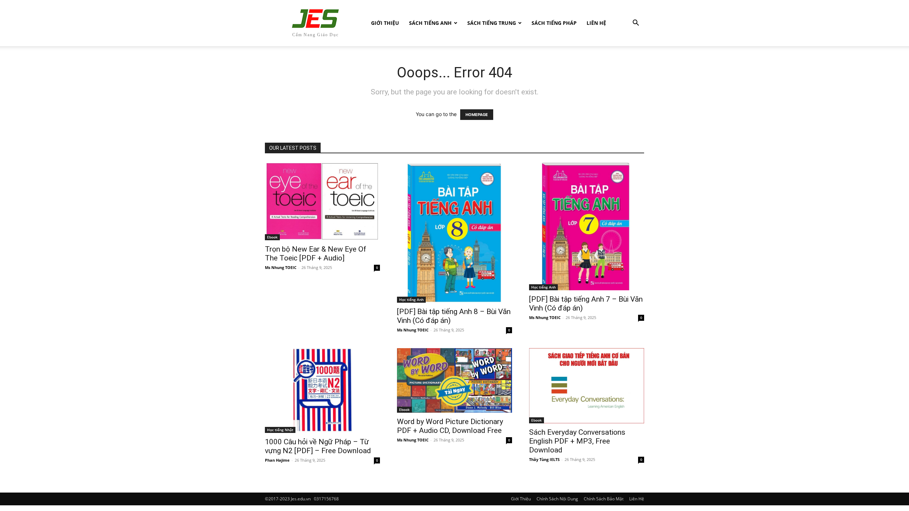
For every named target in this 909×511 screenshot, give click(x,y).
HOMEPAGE (477, 114)
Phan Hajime (277, 460)
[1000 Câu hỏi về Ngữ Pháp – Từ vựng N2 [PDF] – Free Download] (322, 390)
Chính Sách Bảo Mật (604, 499)
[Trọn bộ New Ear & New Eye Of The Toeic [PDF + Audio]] (322, 201)
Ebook (272, 237)
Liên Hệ (596, 23)
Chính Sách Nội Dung (557, 499)
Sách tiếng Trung (491, 23)
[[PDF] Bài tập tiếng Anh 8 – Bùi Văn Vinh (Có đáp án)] (454, 233)
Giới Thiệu (385, 23)
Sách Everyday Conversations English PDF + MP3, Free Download (577, 441)
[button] (635, 23)
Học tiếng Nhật (280, 429)
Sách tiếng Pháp (554, 23)
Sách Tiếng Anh (430, 23)
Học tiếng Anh (411, 299)
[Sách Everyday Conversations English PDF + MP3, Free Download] (586, 385)
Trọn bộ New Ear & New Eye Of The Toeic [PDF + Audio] (315, 253)
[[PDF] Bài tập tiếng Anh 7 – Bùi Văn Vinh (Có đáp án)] (586, 226)
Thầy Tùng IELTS (544, 459)
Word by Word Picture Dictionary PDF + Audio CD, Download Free (450, 426)
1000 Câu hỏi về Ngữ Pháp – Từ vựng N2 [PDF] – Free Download (318, 446)
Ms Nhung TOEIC (280, 267)
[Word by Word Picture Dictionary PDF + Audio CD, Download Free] (454, 380)
